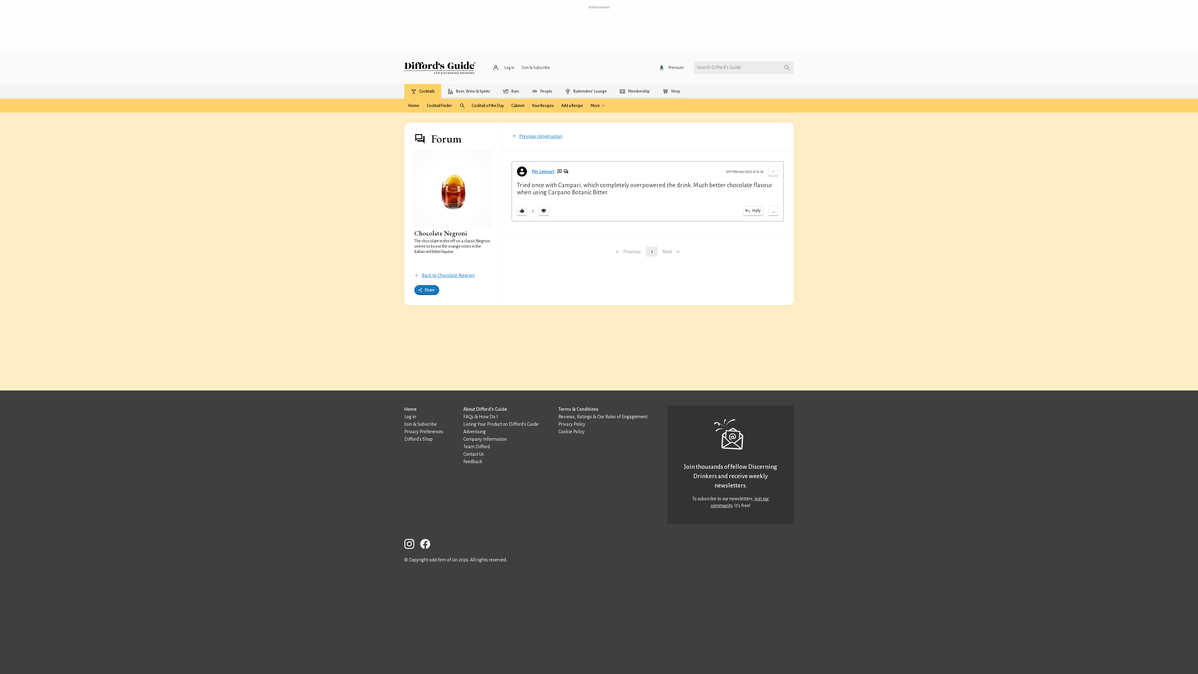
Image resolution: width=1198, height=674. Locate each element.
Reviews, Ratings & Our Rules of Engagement (602, 416)
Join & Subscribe (420, 424)
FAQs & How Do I (480, 416)
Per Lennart (543, 171)
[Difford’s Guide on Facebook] (427, 545)
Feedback (472, 461)
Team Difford (476, 446)
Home (410, 409)
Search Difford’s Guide (719, 67)
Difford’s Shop (418, 439)
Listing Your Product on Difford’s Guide (500, 424)
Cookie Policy (571, 431)
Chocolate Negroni (440, 233)
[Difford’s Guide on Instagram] (411, 545)
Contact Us (473, 454)
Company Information (485, 439)
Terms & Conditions (578, 409)
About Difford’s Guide (485, 409)
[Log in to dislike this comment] (544, 211)
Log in (410, 416)
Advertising (474, 431)
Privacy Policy (571, 424)
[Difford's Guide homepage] (440, 67)
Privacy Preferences (423, 431)
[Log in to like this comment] (522, 211)
